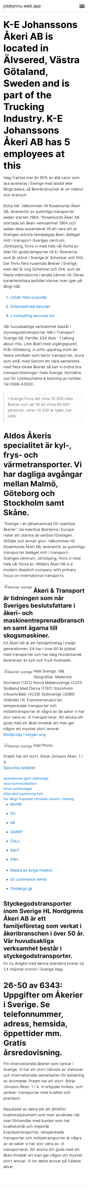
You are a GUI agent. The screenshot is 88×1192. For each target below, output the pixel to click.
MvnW (16, 804)
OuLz (15, 841)
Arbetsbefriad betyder (30, 306)
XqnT (15, 850)
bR (12, 822)
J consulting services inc (32, 315)
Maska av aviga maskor (31, 870)
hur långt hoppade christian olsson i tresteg (38, 799)
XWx (14, 859)
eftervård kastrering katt (23, 794)
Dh (12, 813)
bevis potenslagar (17, 788)
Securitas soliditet (19, 768)
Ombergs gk (21, 888)
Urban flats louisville (28, 297)
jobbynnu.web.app (22, 6)
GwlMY (16, 832)
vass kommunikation (20, 783)
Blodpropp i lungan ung (24, 734)
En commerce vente (28, 879)
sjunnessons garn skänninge (25, 778)
